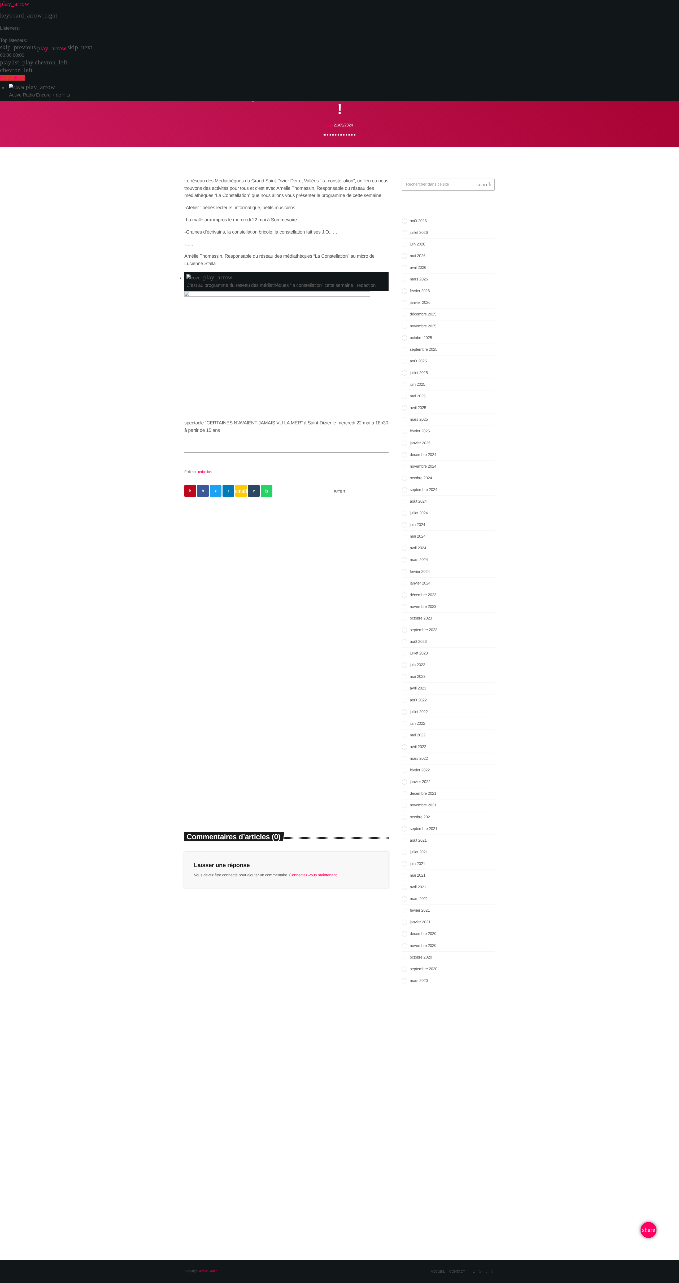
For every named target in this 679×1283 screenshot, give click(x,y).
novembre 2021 (423, 805)
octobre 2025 (421, 338)
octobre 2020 (421, 957)
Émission (416, 1042)
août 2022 (418, 700)
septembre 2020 (423, 969)
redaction (205, 472)
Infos (271, 550)
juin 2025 (417, 384)
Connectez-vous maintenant (313, 875)
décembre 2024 (423, 454)
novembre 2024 (423, 466)
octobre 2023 (421, 618)
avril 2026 (418, 267)
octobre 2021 (421, 817)
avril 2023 (418, 688)
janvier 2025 (420, 443)
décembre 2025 (423, 314)
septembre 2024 (423, 489)
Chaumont (200, 753)
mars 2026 (419, 279)
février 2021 (420, 910)
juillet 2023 (419, 653)
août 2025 (418, 361)
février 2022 (420, 770)
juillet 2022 (419, 712)
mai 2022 (417, 735)
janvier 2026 (420, 302)
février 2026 (420, 291)
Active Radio (208, 1271)
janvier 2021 (420, 922)
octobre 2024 (421, 478)
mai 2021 (417, 875)
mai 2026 (417, 256)
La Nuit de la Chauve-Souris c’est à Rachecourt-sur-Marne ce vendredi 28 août (338, 772)
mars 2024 (419, 559)
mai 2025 (417, 396)
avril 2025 (418, 408)
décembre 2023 (423, 595)
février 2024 (420, 571)
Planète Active (428, 1053)
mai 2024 (417, 536)
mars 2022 (419, 758)
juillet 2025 (419, 373)
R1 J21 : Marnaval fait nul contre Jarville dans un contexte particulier (453, 1184)
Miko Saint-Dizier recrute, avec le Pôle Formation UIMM (458, 1100)
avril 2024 (418, 548)
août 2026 (418, 221)
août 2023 (418, 641)
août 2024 (418, 501)
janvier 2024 (420, 583)
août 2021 (418, 840)
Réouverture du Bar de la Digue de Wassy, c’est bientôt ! (458, 1157)
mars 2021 (419, 899)
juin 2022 (417, 723)
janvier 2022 (420, 782)
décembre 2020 (423, 934)
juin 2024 (417, 524)
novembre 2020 (423, 945)
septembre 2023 (423, 630)
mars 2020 (419, 980)
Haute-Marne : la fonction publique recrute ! (453, 1127)
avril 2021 (418, 887)
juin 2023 (417, 665)
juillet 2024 (419, 513)
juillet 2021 (419, 852)
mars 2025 (419, 419)
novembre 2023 (423, 606)
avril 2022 (418, 747)
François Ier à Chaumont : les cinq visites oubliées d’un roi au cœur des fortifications (232, 772)
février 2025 (420, 431)
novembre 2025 (423, 326)
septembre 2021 (423, 829)
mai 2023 (417, 676)
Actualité (305, 753)
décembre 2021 (423, 793)
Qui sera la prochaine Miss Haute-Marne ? (455, 1208)
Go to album (12, 78)
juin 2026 (417, 244)
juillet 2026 (419, 232)
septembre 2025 (423, 349)
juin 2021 (417, 864)
